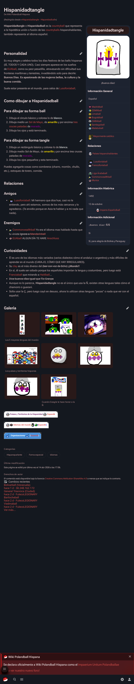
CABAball (96, 121)
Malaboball (97, 128)
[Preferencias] (122, 679)
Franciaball (15, 274)
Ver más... (10, 509)
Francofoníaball (100, 165)
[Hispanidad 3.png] (108, 57)
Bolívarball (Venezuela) (17, 485)
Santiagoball (98, 124)
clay (15, 266)
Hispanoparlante (14, 455)
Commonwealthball (101, 177)
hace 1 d (9, 488)
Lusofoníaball (100, 161)
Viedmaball (10, 503)
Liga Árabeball (99, 173)
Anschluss (53, 238)
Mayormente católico (103, 136)
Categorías (9, 449)
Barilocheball (11, 497)
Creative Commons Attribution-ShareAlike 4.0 (66, 478)
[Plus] (7, 414)
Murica (95, 180)
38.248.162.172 (25, 488)
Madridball (97, 106)
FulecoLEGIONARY (26, 494)
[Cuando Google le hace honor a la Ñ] (59, 386)
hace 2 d (9, 494)
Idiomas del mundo (22, 425)
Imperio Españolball (110, 210)
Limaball (96, 114)
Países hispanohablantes (105, 153)
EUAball (12, 69)
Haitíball (45, 274)
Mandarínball (38, 234)
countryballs (53, 29)
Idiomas (53, 455)
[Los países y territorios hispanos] (22, 355)
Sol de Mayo (36, 122)
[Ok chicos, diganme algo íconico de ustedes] (45, 414)
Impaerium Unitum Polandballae (98, 664)
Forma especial (36, 455)
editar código (81, 53)
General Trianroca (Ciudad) (19, 491)
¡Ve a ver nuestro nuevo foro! (21, 670)
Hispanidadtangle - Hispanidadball (38, 19)
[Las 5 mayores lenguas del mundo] (22, 324)
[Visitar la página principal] (5, 679)
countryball (58, 25)
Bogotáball (97, 117)
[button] (51, 414)
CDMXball (97, 110)
